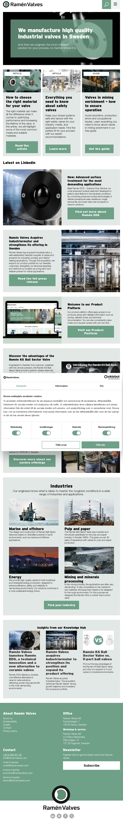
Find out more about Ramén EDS (90, 214)
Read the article (22, 148)
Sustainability (10, 722)
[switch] (46, 433)
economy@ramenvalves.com (18, 773)
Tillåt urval (61, 445)
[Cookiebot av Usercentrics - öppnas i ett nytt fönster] (106, 377)
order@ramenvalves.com (15, 766)
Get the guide (99, 149)
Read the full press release (32, 281)
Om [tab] (102, 386)
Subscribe (91, 765)
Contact (7, 728)
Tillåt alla (100, 445)
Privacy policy (10, 731)
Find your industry (61, 605)
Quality (6, 725)
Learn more (58, 149)
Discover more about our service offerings (32, 461)
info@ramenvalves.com (15, 758)
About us (7, 719)
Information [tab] (61, 386)
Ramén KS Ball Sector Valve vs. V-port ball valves (97, 656)
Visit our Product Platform (91, 332)
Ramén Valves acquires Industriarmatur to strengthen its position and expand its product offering (61, 663)
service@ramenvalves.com (16, 781)
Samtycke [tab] (21, 386)
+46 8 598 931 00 (12, 755)
